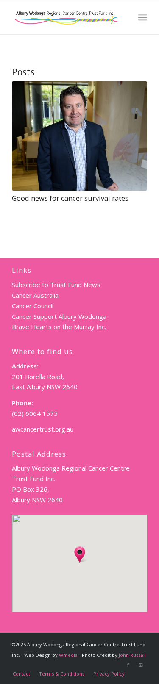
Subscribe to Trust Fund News (56, 284)
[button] (80, 555)
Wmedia (68, 655)
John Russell (132, 655)
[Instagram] (140, 665)
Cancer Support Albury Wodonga (59, 316)
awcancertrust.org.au (42, 429)
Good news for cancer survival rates (70, 198)
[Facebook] (128, 665)
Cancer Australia (35, 295)
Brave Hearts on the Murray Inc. (59, 326)
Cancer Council (32, 306)
